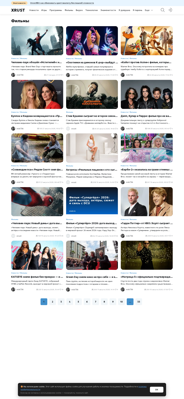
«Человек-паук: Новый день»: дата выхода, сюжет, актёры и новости (37, 223)
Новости (34, 10)
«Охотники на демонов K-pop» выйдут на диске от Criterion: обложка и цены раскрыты (92, 62)
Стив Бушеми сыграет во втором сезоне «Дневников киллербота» (92, 116)
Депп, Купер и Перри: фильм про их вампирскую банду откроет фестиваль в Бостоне (147, 116)
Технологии (91, 10)
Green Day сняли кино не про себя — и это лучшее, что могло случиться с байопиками (92, 277)
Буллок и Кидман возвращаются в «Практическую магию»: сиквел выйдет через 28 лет (37, 116)
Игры (44, 10)
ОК (156, 389)
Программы (56, 10)
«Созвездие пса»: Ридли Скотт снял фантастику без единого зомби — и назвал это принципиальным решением (37, 169)
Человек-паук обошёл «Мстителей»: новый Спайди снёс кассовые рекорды (37, 62)
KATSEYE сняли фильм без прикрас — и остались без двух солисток (37, 276)
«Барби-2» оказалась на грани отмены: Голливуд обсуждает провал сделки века (147, 169)
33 (138, 301)
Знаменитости (108, 10)
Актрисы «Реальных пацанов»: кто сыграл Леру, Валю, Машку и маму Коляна (92, 169)
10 (121, 301)
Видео (79, 10)
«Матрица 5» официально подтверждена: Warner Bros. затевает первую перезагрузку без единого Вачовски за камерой (147, 276)
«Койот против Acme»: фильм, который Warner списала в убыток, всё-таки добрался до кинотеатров (147, 62)
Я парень (137, 10)
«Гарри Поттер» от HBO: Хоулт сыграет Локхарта (147, 223)
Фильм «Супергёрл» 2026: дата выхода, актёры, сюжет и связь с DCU (92, 223)
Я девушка (124, 10)
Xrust (18, 10)
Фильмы (69, 10)
